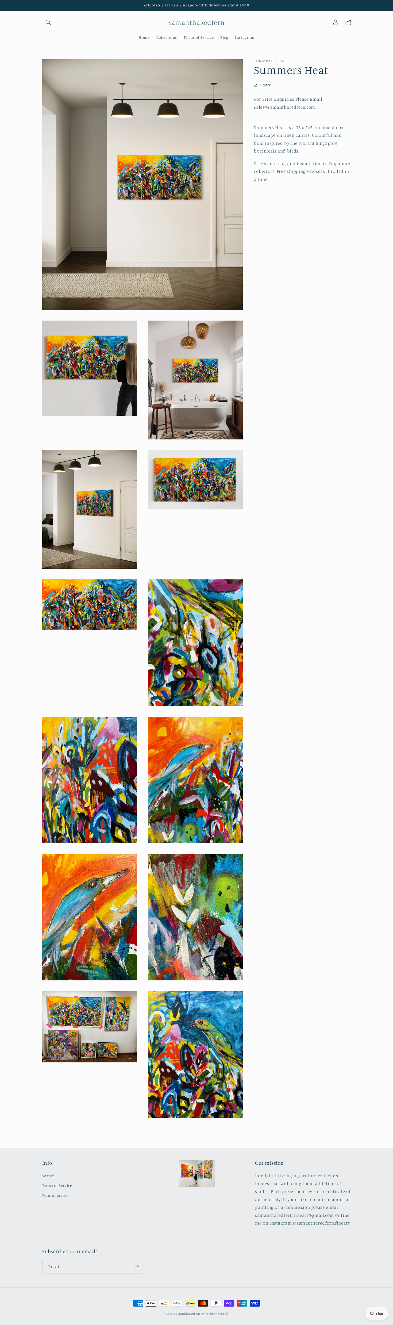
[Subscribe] (136, 1266)
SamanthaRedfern (187, 1313)
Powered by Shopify (215, 1313)
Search (48, 1176)
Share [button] (265, 85)
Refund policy (55, 1195)
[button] (48, 22)
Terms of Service (57, 1185)
